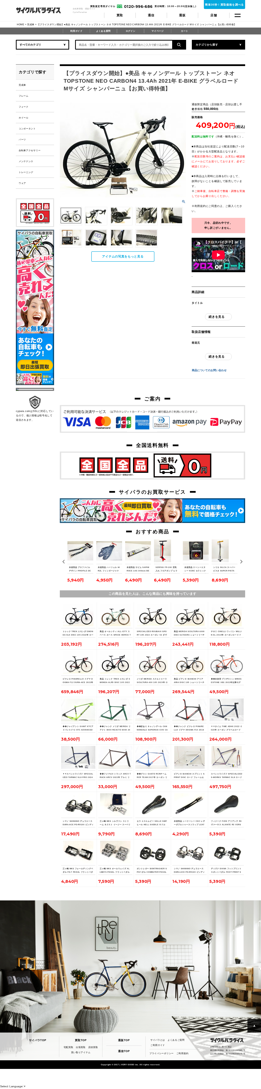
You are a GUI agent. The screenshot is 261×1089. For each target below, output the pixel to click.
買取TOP (81, 1040)
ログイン (130, 31)
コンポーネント (27, 128)
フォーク (23, 106)
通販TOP (124, 1040)
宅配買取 (68, 1047)
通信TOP (124, 1051)
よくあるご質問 (176, 1040)
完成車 (30, 24)
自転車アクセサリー (30, 150)
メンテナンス (26, 161)
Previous (63, 561)
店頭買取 (93, 1047)
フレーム (23, 96)
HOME (20, 24)
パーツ (22, 139)
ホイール (23, 117)
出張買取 (81, 1047)
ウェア (22, 183)
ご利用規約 (182, 1053)
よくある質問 (103, 31)
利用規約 (200, 206)
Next (241, 561)
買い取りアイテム (81, 1052)
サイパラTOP (37, 1040)
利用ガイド (76, 31)
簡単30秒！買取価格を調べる (224, 4)
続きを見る (217, 316)
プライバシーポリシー (161, 1053)
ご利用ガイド (157, 1045)
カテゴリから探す (207, 44)
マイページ (158, 31)
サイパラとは (157, 1040)
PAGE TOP (254, 1026)
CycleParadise (43, 10)
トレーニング (26, 172)
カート (184, 31)
